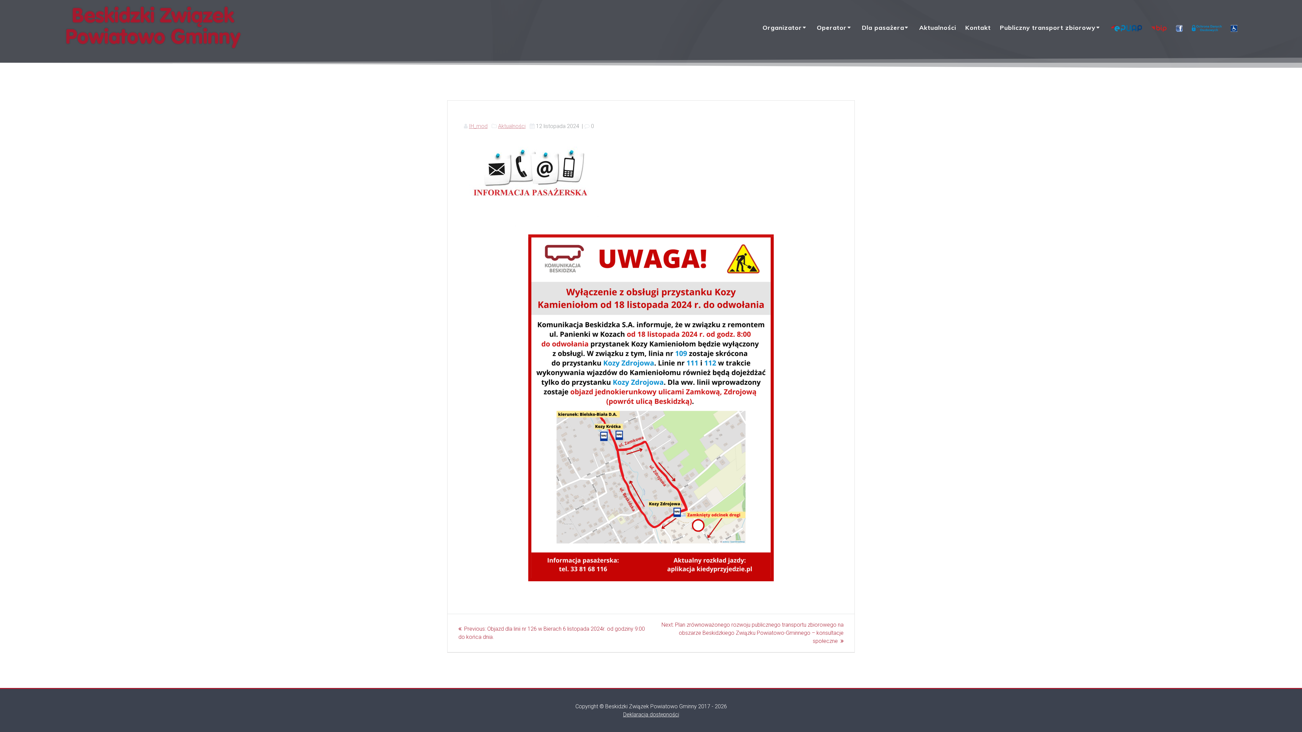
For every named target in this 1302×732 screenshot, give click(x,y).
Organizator (782, 28)
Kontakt (978, 28)
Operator (832, 28)
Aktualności (937, 28)
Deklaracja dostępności (651, 714)
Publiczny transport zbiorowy (1048, 28)
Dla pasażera (883, 28)
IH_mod (478, 126)
